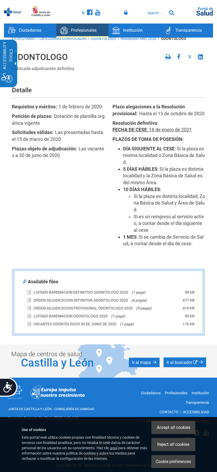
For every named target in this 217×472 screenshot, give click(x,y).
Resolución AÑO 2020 (138, 38)
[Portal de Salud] (204, 11)
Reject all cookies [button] (173, 444)
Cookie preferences (173, 461)
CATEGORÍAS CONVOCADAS (63, 38)
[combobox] (156, 13)
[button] (144, 362)
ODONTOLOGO (103, 38)
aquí (113, 448)
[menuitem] (30, 31)
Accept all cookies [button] (173, 427)
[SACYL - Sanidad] (12, 11)
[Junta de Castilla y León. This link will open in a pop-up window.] (40, 11)
